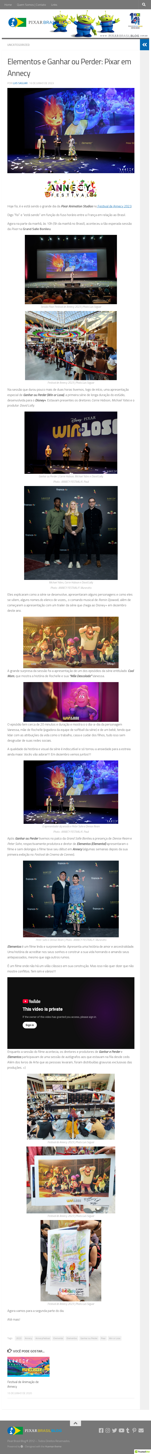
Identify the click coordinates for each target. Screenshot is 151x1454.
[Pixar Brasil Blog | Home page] (39, 22)
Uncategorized (18, 45)
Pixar (103, 1338)
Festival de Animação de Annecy (23, 1384)
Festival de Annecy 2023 (114, 206)
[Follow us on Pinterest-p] (134, 1430)
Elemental (58, 1338)
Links (54, 4)
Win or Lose (114, 1338)
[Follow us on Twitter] (114, 1430)
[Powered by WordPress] (22, 1446)
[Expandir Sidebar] (144, 44)
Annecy (28, 1338)
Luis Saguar (20, 83)
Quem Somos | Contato (31, 4)
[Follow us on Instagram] (107, 1430)
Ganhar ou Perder (88, 1338)
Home (8, 4)
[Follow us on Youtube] (121, 1430)
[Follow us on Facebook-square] (101, 1430)
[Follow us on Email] (141, 1430)
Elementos (72, 1338)
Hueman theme (53, 1446)
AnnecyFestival (43, 1338)
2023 (18, 1338)
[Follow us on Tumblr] (127, 1430)
